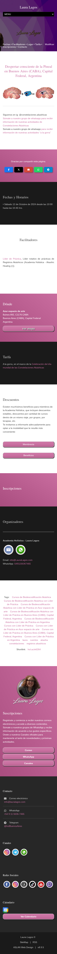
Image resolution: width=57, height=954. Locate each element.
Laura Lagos (28, 7)
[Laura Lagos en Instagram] (15, 884)
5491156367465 (22, 563)
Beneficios (28, 455)
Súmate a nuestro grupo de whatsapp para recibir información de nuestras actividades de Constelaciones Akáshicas (28, 122)
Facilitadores (18, 44)
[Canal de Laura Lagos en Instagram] (7, 852)
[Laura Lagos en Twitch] (50, 884)
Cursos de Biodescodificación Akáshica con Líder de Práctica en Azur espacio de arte (28, 608)
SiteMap (24, 942)
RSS (35, 942)
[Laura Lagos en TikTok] (32, 884)
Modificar (49, 44)
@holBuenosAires (13, 826)
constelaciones (16, 643)
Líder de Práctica (12, 258)
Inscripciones (9, 47)
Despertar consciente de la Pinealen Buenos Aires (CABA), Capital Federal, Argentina (28, 71)
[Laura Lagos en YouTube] (41, 884)
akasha (44, 640)
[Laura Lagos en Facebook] (7, 884)
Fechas (6, 44)
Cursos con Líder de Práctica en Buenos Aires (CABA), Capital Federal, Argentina (28, 633)
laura (25, 640)
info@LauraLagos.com (21, 560)
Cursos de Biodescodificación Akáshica (31, 597)
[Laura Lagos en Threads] (24, 884)
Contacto (22, 47)
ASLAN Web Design (23, 947)
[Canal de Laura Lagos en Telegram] (15, 852)
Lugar (30, 44)
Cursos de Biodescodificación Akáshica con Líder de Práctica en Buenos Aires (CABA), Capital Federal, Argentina (28, 615)
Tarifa (38, 44)
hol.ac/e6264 (34, 649)
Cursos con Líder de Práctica (18, 625)
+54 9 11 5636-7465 (14, 814)
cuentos (34, 640)
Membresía (28, 444)
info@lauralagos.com (14, 802)
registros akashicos (36, 643)
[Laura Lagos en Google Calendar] (5, 910)
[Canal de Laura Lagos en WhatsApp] (24, 852)
